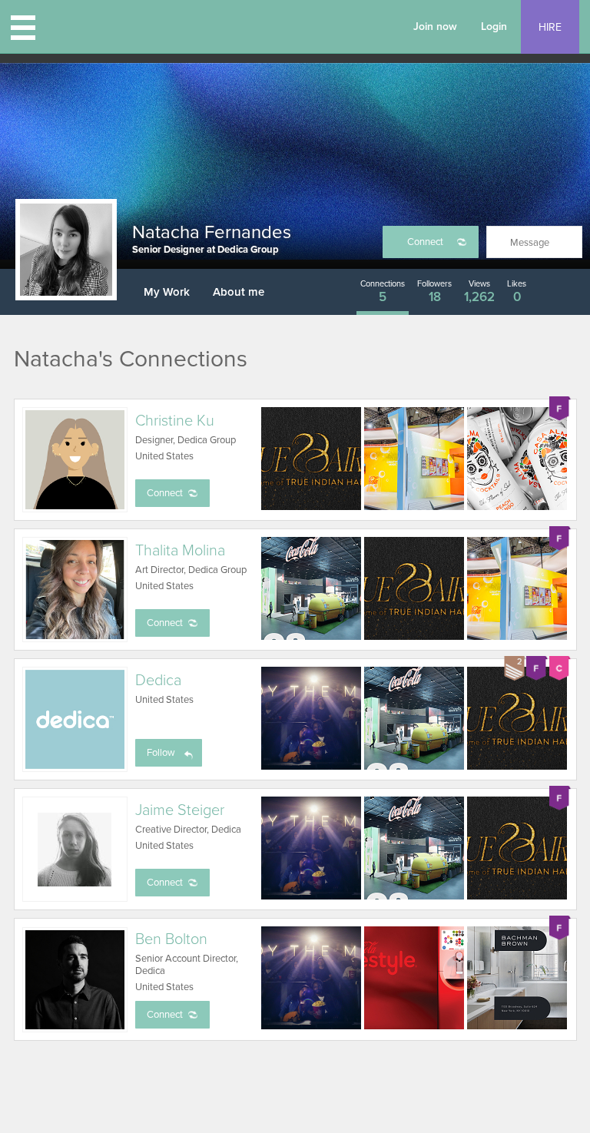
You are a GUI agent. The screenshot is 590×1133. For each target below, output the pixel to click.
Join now (435, 26)
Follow (161, 753)
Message (529, 243)
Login (494, 26)
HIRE (550, 27)
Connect (425, 242)
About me (238, 292)
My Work (167, 292)
